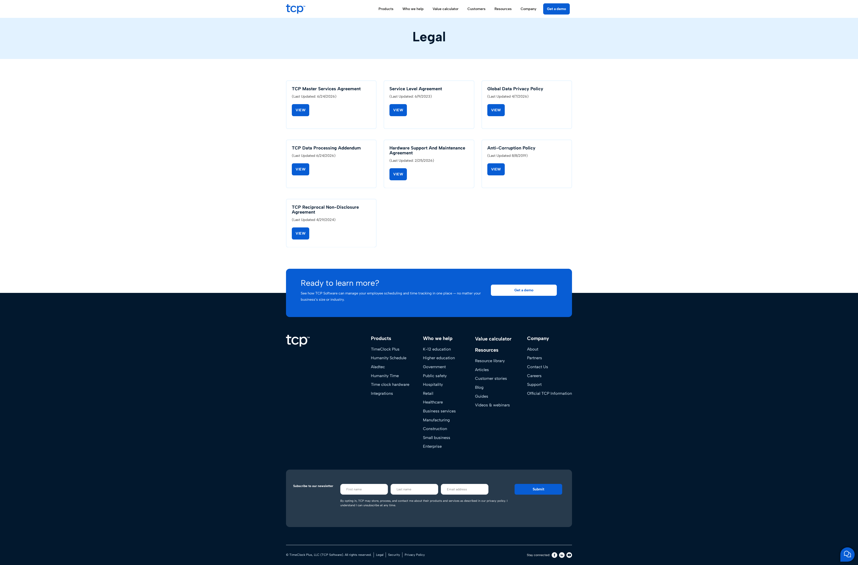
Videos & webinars (492, 405)
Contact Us (537, 366)
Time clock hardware (390, 384)
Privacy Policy (415, 555)
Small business (436, 437)
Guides (481, 396)
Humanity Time (385, 375)
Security (394, 555)
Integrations (382, 393)
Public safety (435, 375)
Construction (435, 428)
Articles (482, 369)
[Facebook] (554, 555)
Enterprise (432, 446)
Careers (534, 375)
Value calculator (445, 9)
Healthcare (433, 402)
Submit (538, 489)
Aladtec (378, 366)
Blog (479, 387)
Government (434, 366)
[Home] (298, 341)
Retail (428, 393)
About (532, 349)
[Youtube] (569, 555)
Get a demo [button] (556, 9)
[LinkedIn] (562, 555)
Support (534, 384)
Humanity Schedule (388, 357)
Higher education (439, 357)
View (300, 110)
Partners (534, 357)
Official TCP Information (549, 393)
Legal (379, 555)
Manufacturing (436, 420)
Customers (476, 9)
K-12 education (437, 349)
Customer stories (491, 378)
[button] (524, 290)
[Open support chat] (847, 554)
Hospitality (433, 384)
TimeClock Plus (385, 349)
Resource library (490, 360)
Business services (439, 411)
